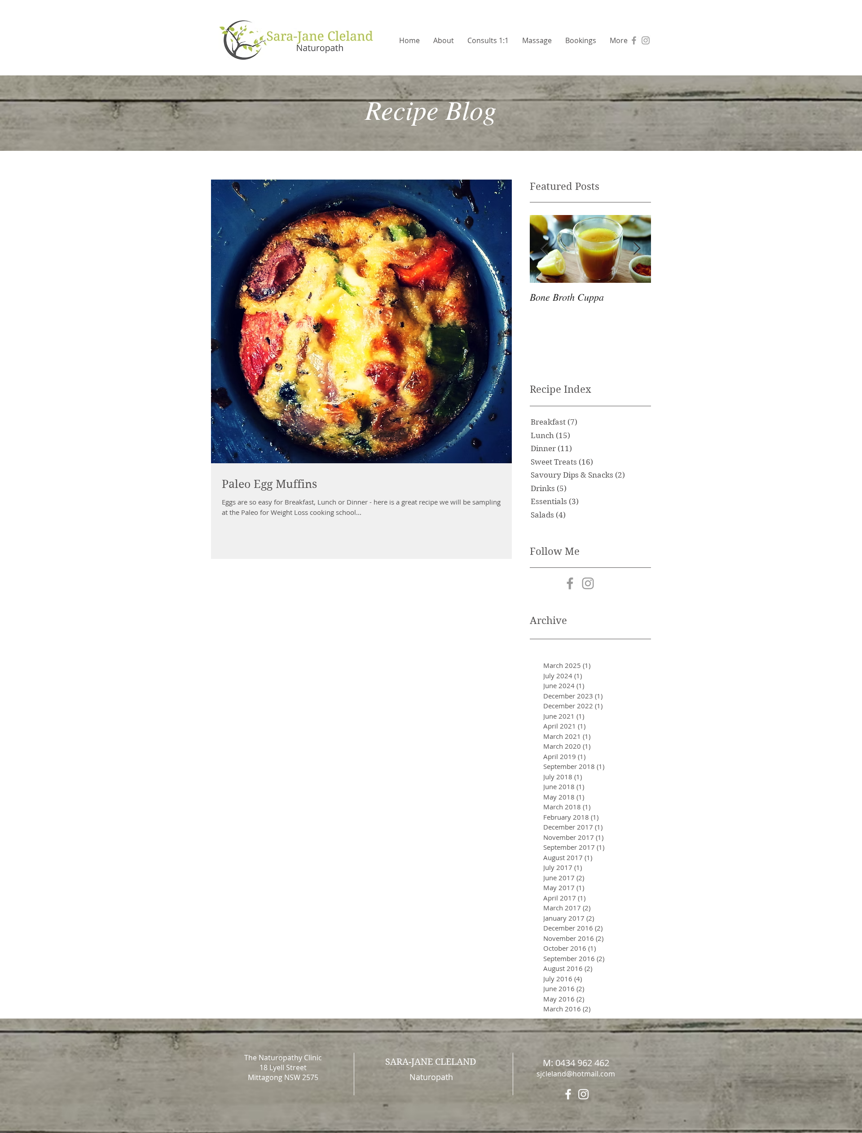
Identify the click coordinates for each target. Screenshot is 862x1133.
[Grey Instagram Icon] (645, 40)
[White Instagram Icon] (583, 1094)
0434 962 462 (582, 1063)
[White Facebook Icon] (568, 1094)
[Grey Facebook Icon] (634, 40)
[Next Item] (637, 249)
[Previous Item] (544, 249)
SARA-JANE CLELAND (430, 1062)
